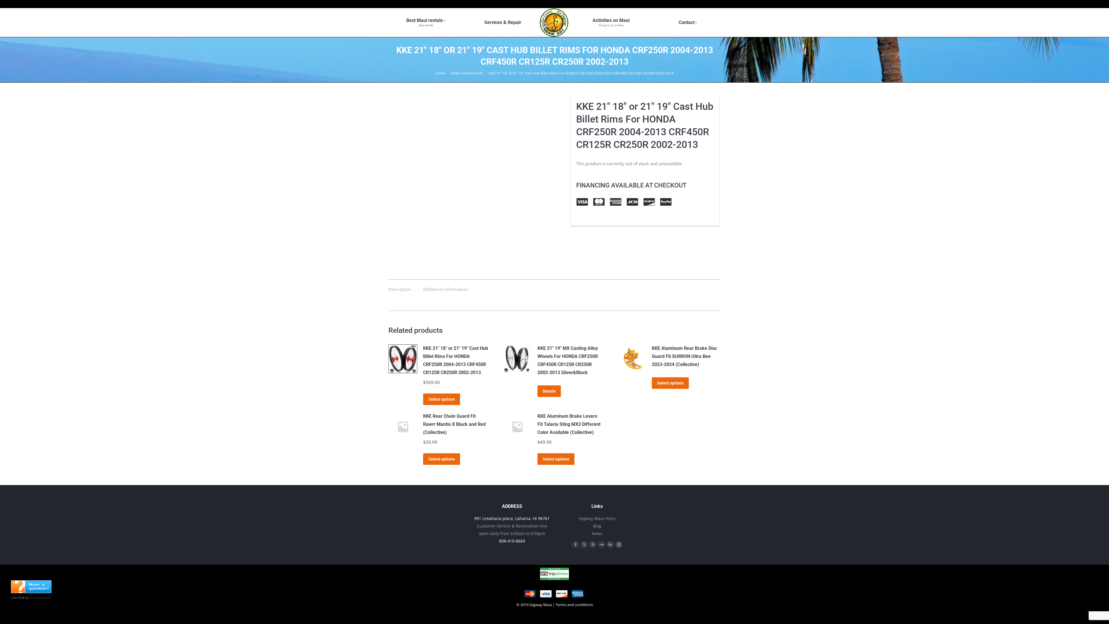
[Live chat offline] (31, 591)
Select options (441, 399)
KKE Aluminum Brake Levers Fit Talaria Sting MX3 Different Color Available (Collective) (568, 424)
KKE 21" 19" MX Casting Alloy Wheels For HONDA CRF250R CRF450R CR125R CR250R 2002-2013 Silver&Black (567, 360)
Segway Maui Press (597, 518)
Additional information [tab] (445, 289)
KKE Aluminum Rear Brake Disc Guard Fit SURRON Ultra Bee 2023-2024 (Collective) (684, 356)
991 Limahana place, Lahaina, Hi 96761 (512, 518)
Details (549, 391)
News (597, 533)
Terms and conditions (574, 604)
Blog (597, 526)
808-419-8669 (512, 541)
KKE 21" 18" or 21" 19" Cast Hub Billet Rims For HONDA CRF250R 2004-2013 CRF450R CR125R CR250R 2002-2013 (455, 360)
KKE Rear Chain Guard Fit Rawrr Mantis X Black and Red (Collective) (454, 424)
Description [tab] (399, 289)
